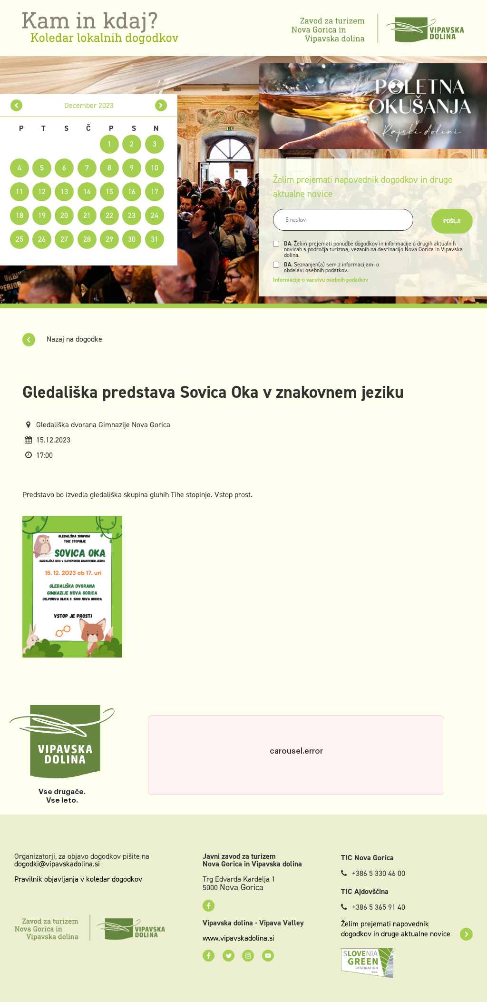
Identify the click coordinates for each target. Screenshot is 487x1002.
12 (42, 191)
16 (132, 191)
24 (154, 215)
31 (154, 239)
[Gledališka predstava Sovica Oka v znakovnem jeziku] (72, 586)
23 (132, 215)
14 (87, 191)
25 (19, 239)
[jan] (161, 105)
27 (64, 239)
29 (109, 239)
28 (87, 239)
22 (109, 215)
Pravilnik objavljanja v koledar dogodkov (78, 879)
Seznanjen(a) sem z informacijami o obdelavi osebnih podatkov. (331, 267)
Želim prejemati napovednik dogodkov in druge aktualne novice (395, 929)
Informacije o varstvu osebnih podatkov (320, 280)
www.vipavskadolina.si (238, 938)
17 (154, 191)
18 (19, 215)
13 (64, 191)
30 (132, 239)
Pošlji (452, 221)
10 (154, 168)
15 (109, 191)
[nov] (16, 105)
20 (64, 215)
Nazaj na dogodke (73, 339)
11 (19, 191)
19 (42, 215)
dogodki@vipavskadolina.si (57, 864)
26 (42, 239)
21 (87, 215)
